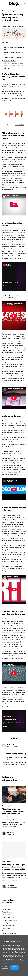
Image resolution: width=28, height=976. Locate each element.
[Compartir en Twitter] (17, 738)
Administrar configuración (5, 967)
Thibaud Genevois (6, 26)
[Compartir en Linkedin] (14, 738)
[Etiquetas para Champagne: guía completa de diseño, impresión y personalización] (14, 849)
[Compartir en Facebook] (11, 738)
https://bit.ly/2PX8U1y (19, 124)
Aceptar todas (14, 967)
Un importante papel (10, 60)
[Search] (25, 4)
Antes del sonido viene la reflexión (14, 63)
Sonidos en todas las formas (12, 58)
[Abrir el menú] (3, 3)
